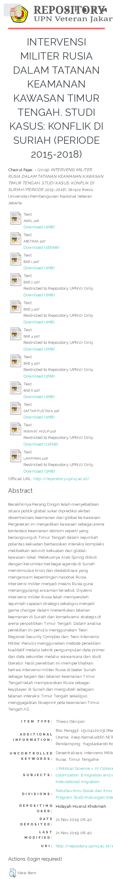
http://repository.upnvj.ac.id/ (61, 478)
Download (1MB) (39, 226)
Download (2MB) (39, 349)
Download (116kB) (41, 444)
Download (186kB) (41, 247)
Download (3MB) (39, 376)
